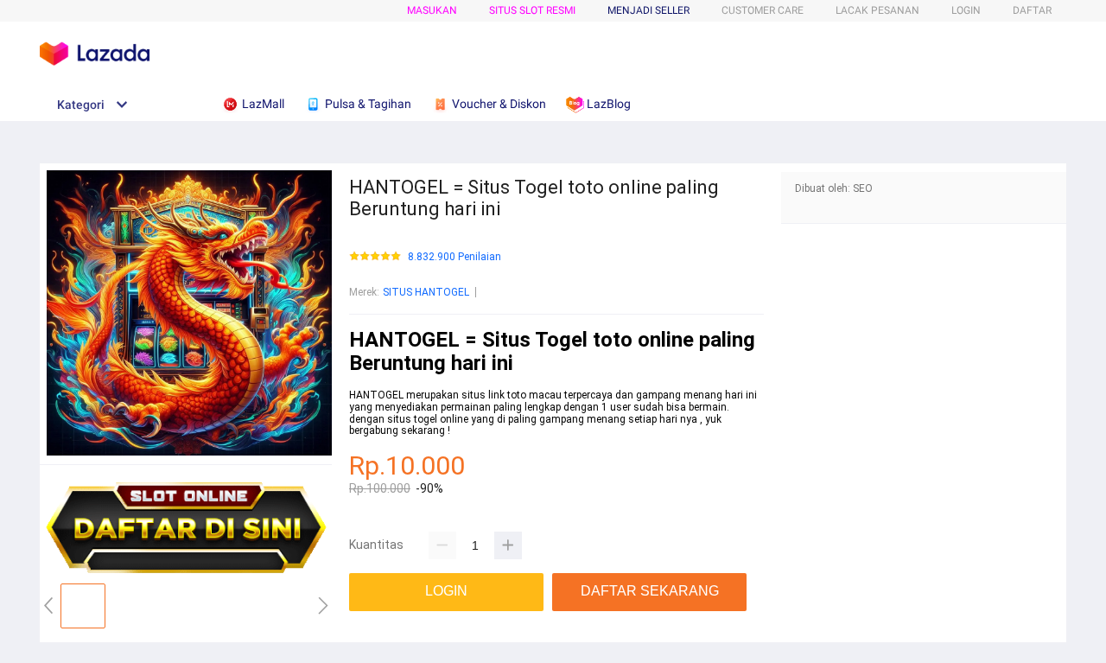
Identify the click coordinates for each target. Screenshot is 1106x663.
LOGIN (966, 10)
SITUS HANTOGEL (426, 292)
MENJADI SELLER (648, 10)
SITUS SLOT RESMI (532, 10)
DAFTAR (1032, 10)
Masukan (432, 10)
